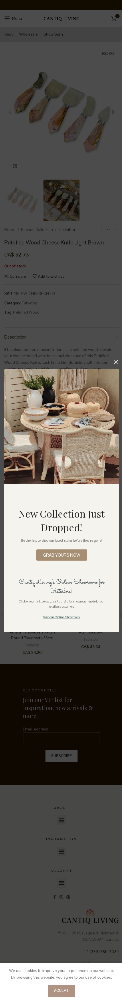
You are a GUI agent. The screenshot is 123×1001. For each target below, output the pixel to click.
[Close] (116, 362)
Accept (61, 990)
